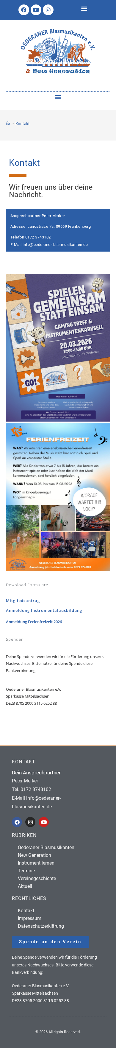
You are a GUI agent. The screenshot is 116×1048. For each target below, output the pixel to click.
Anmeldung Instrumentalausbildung (44, 610)
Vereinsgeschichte (37, 878)
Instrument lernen (36, 863)
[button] (84, 8)
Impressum (29, 918)
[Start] (8, 123)
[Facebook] (23, 9)
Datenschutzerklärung (41, 926)
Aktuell (25, 886)
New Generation (34, 855)
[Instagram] (48, 9)
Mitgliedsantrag (23, 600)
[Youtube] (36, 9)
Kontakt (22, 123)
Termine (26, 871)
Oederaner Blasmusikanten (46, 847)
